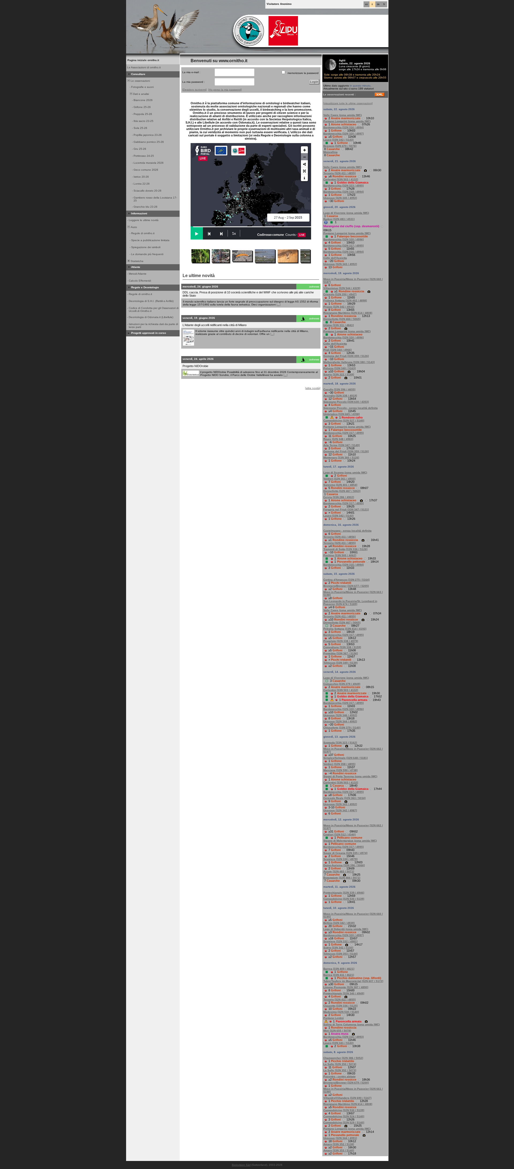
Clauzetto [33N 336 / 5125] (340, 1005)
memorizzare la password (303, 73)
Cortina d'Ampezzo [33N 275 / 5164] (346, 579)
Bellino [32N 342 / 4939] (338, 922)
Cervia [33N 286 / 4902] (338, 497)
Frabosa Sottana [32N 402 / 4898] (345, 300)
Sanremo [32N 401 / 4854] (340, 484)
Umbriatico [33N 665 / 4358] (341, 414)
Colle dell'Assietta (335, 257)
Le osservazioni (140, 80)
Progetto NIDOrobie (195, 366)
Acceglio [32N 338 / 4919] (340, 395)
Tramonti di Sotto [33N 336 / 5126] (345, 549)
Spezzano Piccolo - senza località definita (350, 407)
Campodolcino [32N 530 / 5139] (343, 898)
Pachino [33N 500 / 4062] (339, 555)
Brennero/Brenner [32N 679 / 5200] (346, 1082)
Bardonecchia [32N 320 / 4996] (343, 239)
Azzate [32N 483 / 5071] (338, 871)
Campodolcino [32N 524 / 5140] (343, 1116)
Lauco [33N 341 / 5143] (338, 1042)
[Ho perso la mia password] (225, 89)
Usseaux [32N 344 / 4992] (340, 721)
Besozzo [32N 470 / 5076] (339, 145)
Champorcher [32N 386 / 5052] (343, 1057)
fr (384, 4)
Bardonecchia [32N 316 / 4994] (343, 127)
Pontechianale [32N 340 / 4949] (343, 993)
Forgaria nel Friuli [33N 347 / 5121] (346, 509)
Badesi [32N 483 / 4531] (338, 219)
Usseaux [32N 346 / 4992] (340, 715)
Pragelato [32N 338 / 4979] (340, 641)
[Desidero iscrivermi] (194, 89)
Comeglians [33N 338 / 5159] (342, 647)
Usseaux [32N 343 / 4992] (340, 264)
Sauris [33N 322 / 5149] (338, 374)
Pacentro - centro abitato (339, 1076)
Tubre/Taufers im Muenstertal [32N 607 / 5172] (353, 981)
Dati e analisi (140, 93)
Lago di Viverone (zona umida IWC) (346, 212)
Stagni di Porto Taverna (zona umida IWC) (350, 776)
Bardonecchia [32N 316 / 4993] (343, 1036)
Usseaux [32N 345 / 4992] (340, 197)
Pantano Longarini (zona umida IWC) (347, 121)
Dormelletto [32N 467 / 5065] (341, 622)
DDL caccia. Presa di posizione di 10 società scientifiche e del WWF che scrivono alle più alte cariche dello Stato (248, 294)
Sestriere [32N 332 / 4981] (340, 941)
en (366, 4)
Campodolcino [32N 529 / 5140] (343, 1122)
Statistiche (136, 261)
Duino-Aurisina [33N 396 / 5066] (344, 865)
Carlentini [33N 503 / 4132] (340, 179)
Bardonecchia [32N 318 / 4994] (343, 191)
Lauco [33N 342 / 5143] (338, 139)
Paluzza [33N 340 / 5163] (339, 368)
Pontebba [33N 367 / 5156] (340, 653)
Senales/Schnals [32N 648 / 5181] (345, 757)
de (378, 4)
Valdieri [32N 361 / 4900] (339, 478)
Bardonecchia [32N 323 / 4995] (343, 185)
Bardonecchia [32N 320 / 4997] (343, 133)
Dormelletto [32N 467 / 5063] (341, 491)
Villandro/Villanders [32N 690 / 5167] (347, 1097)
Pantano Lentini (333, 1018)
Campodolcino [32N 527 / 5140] (343, 420)
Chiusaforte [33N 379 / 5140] (341, 727)
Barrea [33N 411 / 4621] (338, 974)
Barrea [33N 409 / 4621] (338, 968)
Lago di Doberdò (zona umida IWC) (345, 929)
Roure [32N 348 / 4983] (338, 439)
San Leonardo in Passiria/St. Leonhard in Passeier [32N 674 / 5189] (350, 603)
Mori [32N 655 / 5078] (337, 1030)
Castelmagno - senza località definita (347, 530)
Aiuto (133, 227)
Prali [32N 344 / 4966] (337, 349)
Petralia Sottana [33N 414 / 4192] (344, 628)
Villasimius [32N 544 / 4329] (341, 288)
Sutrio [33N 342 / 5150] (338, 947)
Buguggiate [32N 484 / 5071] (341, 877)
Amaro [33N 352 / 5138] (338, 1144)
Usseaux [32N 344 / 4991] (340, 1138)
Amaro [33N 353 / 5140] (338, 1150)
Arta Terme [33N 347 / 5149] (341, 445)
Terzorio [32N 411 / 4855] (339, 173)
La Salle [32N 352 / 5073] (339, 1070)
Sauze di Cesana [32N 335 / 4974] (345, 852)
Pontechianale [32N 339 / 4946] (343, 892)
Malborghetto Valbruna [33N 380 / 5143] (349, 362)
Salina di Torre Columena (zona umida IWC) (351, 1024)
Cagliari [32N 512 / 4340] (339, 834)
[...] (279, 304)
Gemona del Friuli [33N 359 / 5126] (346, 355)
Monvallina (330, 152)
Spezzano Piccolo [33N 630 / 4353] (346, 401)
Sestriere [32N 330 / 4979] (340, 859)
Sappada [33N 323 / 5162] (340, 742)
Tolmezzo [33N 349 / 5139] (340, 662)
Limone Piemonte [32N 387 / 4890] (345, 987)
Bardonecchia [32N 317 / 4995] (343, 245)
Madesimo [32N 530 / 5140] (341, 1011)
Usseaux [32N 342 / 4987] (340, 810)
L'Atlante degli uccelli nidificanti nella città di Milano (215, 325)
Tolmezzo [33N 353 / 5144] (340, 953)
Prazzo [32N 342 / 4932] (338, 306)
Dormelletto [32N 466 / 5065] (341, 319)
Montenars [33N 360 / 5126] (341, 457)
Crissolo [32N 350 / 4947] (339, 294)
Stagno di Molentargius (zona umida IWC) (350, 840)
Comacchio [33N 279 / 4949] (341, 683)
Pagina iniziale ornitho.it (143, 60)
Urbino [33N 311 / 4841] (338, 325)
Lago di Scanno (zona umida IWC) (345, 472)
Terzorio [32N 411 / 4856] (339, 536)
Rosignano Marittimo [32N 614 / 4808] (347, 312)
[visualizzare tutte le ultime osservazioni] (348, 103)
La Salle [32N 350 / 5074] (339, 1064)
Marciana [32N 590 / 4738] (340, 770)
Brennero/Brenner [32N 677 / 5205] (346, 585)
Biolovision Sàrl (241, 1164)
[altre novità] (312, 388)
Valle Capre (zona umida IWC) (342, 115)
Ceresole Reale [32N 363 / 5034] (344, 798)
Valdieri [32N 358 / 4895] (339, 764)
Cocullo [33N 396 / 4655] (339, 389)
